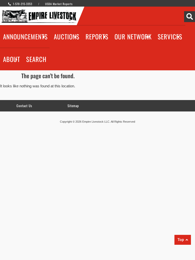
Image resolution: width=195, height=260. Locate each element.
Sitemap (73, 105)
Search (36, 59)
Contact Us (24, 105)
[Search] (189, 16)
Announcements (25, 36)
